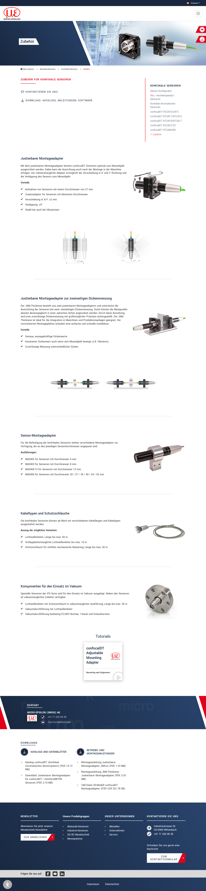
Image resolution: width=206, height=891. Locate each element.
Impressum (93, 884)
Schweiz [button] (194, 3)
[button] (7, 884)
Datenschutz (112, 884)
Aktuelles (114, 826)
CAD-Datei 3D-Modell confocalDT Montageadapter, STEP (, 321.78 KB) (103, 786)
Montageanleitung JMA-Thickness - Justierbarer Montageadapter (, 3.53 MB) (103, 775)
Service (113, 834)
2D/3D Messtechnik (78, 834)
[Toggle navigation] (198, 13)
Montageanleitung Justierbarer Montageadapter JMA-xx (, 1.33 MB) (103, 764)
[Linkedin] (62, 873)
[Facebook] (48, 873)
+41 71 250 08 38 (57, 717)
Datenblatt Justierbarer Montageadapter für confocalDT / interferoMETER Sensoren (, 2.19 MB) (47, 779)
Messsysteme (74, 838)
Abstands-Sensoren (78, 826)
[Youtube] (55, 873)
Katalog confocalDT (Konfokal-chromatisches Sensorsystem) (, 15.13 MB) (48, 766)
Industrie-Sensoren (77, 830)
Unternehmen (116, 830)
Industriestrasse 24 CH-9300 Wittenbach (165, 828)
